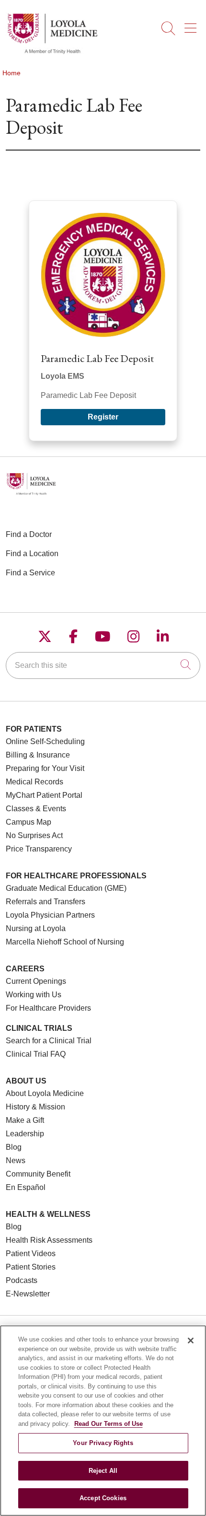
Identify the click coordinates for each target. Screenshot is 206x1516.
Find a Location (32, 553)
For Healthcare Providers (48, 1008)
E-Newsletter (28, 1294)
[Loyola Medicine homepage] (52, 52)
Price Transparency (39, 849)
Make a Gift (25, 1120)
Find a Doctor (29, 534)
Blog (14, 1147)
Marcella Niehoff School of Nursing (65, 942)
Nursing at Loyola (36, 928)
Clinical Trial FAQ (36, 1054)
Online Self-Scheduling (45, 741)
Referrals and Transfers (45, 902)
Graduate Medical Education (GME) (66, 888)
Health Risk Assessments (49, 1240)
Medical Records (34, 782)
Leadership (25, 1134)
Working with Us (33, 995)
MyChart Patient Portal (44, 795)
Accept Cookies (103, 1498)
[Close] (190, 1340)
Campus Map (28, 822)
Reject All (103, 1470)
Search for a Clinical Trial (49, 1041)
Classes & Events (36, 809)
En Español (26, 1187)
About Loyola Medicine (45, 1093)
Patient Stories (31, 1267)
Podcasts (21, 1280)
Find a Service (30, 573)
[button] (192, 24)
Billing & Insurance (38, 755)
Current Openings (36, 981)
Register (103, 417)
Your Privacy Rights (103, 1442)
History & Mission (35, 1107)
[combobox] (103, 665)
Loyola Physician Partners (50, 915)
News (15, 1160)
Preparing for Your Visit (45, 768)
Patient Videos (31, 1253)
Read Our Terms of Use (108, 1423)
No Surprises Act (34, 835)
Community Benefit (38, 1174)
